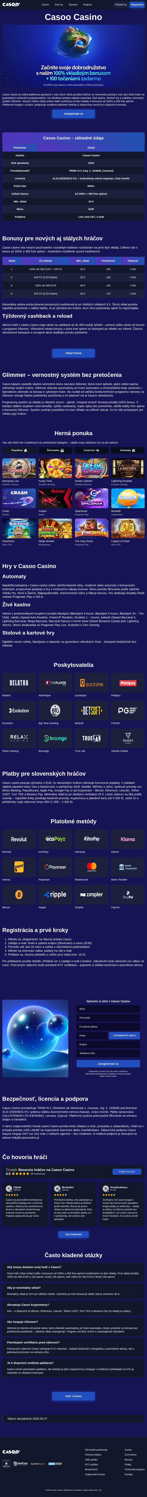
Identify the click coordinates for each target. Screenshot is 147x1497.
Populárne (17, 450)
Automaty (125, 450)
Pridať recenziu (127, 1171)
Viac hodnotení (73, 1234)
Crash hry (89, 450)
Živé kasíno (53, 450)
